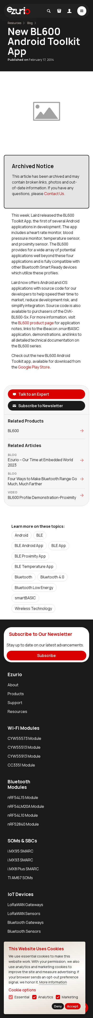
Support (15, 702)
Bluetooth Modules (19, 784)
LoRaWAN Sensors (24, 913)
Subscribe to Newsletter (40, 405)
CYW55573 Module (24, 738)
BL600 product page (36, 322)
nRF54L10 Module (23, 815)
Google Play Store (34, 367)
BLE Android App (29, 545)
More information (53, 982)
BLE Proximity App (30, 556)
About (13, 684)
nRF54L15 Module (23, 797)
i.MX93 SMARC (20, 860)
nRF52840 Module (23, 824)
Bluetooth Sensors (24, 931)
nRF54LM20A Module (26, 806)
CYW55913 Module (24, 756)
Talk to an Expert (33, 394)
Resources (17, 711)
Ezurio (15, 674)
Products (16, 693)
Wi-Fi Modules (23, 728)
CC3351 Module (21, 765)
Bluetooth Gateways (26, 922)
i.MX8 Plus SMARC (23, 868)
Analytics (45, 997)
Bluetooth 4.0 (52, 577)
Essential (22, 997)
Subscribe (46, 655)
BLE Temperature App (34, 566)
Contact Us (54, 193)
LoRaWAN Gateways (25, 904)
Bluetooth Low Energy (34, 587)
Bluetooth (23, 577)
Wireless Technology (33, 608)
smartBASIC (25, 598)
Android (21, 535)
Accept (72, 1006)
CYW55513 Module (24, 747)
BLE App (59, 545)
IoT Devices (20, 894)
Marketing (70, 997)
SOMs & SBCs (22, 841)
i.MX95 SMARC (20, 851)
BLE (39, 535)
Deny (58, 1006)
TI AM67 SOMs (20, 877)
